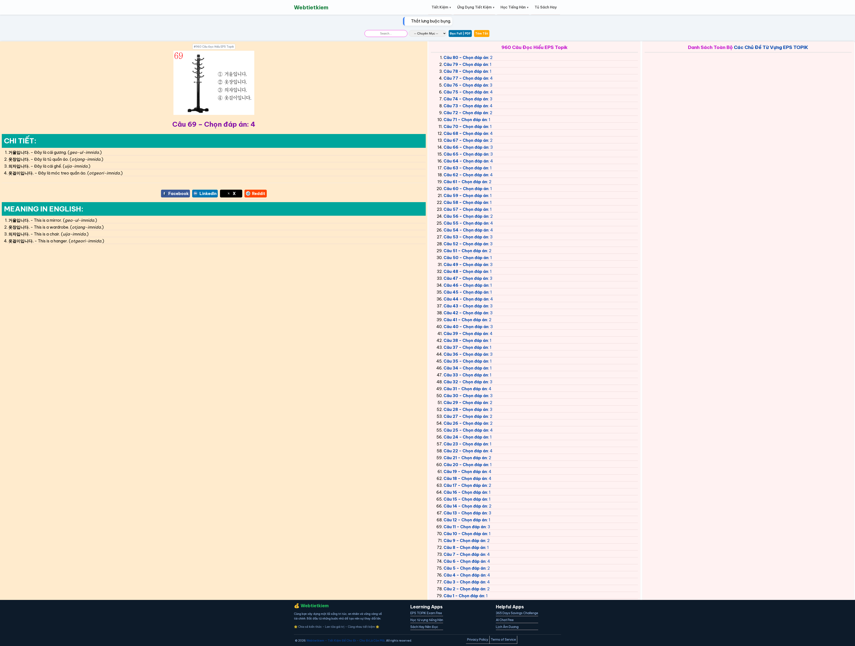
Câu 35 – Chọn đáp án (466, 361)
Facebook (178, 193)
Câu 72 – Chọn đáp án (466, 112)
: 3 (490, 85)
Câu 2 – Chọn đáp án (464, 588)
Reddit (258, 193)
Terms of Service (503, 640)
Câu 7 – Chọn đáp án (464, 554)
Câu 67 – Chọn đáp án (466, 140)
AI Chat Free (505, 620)
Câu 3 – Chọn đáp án (464, 582)
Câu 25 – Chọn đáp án (466, 430)
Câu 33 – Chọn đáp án (466, 375)
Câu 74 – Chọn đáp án (466, 99)
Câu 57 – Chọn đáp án (466, 209)
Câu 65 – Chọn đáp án (466, 154)
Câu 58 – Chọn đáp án (466, 202)
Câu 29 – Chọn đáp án (466, 402)
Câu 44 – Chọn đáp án (466, 299)
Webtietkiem (311, 7)
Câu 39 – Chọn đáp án (466, 333)
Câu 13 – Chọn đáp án (465, 513)
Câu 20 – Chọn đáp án (466, 464)
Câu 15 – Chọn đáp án (465, 499)
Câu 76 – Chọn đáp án (466, 85)
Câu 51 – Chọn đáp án (465, 250)
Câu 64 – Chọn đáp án (466, 161)
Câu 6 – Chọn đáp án (465, 561)
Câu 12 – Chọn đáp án (465, 519)
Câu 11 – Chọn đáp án (465, 526)
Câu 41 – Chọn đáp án (465, 319)
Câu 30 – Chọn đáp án (466, 395)
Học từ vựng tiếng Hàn (426, 620)
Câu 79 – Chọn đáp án (466, 64)
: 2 (490, 57)
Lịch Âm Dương (507, 627)
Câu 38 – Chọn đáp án (466, 340)
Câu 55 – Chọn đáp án (466, 223)
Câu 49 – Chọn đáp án (466, 264)
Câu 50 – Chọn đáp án (466, 257)
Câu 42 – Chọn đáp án (466, 312)
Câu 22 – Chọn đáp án (466, 450)
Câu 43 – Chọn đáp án (466, 306)
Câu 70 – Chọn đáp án (466, 126)
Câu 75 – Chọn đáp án (466, 92)
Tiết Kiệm (440, 7)
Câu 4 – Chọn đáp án (465, 575)
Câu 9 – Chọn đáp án (464, 540)
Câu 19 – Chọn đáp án (465, 471)
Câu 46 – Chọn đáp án (466, 285)
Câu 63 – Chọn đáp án (466, 168)
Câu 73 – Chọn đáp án (466, 105)
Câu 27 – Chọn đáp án (466, 416)
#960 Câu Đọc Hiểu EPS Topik (214, 46)
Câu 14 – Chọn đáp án (465, 506)
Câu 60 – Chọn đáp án (466, 188)
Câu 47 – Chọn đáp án (466, 278)
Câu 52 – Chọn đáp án (466, 243)
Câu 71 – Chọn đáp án (465, 119)
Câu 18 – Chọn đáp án (465, 478)
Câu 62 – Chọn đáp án (466, 174)
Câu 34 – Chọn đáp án (466, 368)
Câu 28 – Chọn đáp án (466, 409)
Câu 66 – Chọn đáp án (466, 147)
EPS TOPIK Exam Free (426, 613)
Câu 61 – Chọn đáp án (465, 181)
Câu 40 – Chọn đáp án (466, 326)
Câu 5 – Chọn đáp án (465, 568)
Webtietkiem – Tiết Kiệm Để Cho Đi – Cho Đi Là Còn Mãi (345, 640)
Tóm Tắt (481, 33)
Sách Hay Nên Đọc (424, 627)
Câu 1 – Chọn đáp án (464, 595)
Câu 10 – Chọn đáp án (465, 533)
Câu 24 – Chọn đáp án (466, 437)
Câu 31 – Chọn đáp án (465, 388)
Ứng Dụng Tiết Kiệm (474, 7)
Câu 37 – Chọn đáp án (466, 347)
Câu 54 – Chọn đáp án (466, 230)
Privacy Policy (477, 640)
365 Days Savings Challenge (517, 613)
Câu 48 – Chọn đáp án (466, 271)
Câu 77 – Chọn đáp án (466, 78)
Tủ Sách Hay (546, 7)
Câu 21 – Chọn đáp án (465, 457)
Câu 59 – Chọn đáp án (466, 195)
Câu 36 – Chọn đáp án (466, 354)
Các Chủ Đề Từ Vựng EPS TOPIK (771, 47)
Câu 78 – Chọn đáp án (466, 71)
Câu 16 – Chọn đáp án (465, 492)
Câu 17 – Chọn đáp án (465, 485)
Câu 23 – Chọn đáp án (466, 444)
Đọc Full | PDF (460, 33)
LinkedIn (208, 193)
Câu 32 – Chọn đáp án (466, 381)
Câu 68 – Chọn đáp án (466, 133)
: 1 (489, 64)
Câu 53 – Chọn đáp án (466, 237)
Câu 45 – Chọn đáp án (466, 292)
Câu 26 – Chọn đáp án (466, 423)
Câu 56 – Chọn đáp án (466, 216)
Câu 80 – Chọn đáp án (466, 57)
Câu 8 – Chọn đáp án (464, 547)
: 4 (490, 78)
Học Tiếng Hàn (513, 7)
